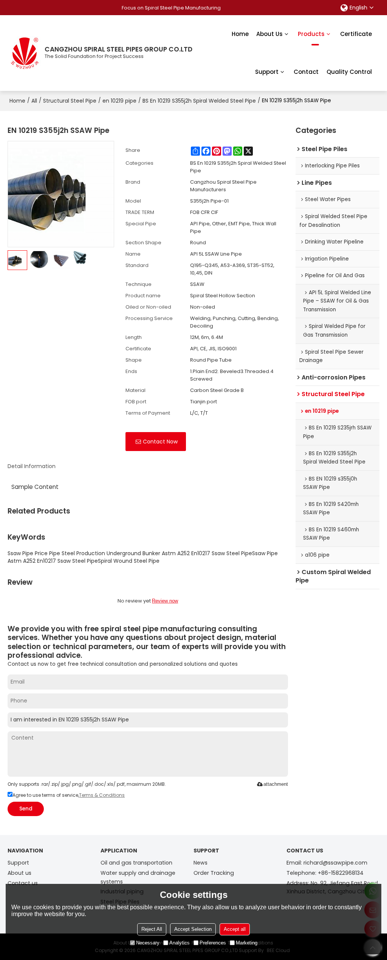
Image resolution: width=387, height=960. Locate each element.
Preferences (213, 943)
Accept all (235, 929)
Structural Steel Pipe (69, 101)
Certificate (356, 34)
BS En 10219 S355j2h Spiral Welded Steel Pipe (199, 101)
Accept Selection (193, 929)
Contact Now (160, 441)
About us (19, 873)
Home (240, 34)
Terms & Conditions (102, 795)
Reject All (151, 929)
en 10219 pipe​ (119, 101)
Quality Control (349, 72)
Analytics (179, 943)
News (200, 862)
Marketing (246, 943)
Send (26, 808)
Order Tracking (214, 873)
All (34, 101)
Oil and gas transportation (136, 862)
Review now (165, 601)
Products (311, 34)
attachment (275, 784)
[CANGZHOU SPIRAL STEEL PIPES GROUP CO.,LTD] (25, 53)
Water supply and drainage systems (138, 877)
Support (267, 72)
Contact (306, 72)
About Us (269, 34)
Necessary (147, 943)
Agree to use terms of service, (68, 795)
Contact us (23, 883)
